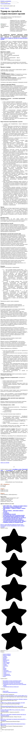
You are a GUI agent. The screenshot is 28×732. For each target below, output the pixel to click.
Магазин (10, 524)
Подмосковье (3, 525)
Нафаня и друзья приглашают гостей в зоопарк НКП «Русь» (14, 695)
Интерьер (5, 657)
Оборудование (6, 662)
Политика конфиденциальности (10, 692)
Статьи (4, 672)
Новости (5, 661)
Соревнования (13, 525)
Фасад (4, 676)
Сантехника (5, 670)
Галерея (5, 656)
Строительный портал (5, 3)
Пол (4, 667)
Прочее (4, 668)
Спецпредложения (7, 671)
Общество (14, 524)
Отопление (5, 665)
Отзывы (5, 664)
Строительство (6, 674)
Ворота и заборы (7, 655)
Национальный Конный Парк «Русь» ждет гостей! (12, 706)
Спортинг (22, 525)
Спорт (18, 525)
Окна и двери (6, 663)
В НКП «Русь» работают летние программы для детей (13, 702)
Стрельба (3, 526)
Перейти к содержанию (6, 1)
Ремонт (4, 669)
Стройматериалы (7, 675)
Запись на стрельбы (5, 462)
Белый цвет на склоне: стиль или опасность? (13, 683)
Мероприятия (6, 659)
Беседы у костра (4, 524)
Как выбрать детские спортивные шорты (12, 680)
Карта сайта (5, 691)
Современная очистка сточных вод (11, 686)
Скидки (8, 525)
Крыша (4, 658)
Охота (22, 524)
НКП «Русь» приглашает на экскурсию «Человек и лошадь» (14, 699)
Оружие (18, 524)
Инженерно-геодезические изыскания (11, 682)
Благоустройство (7, 654)
